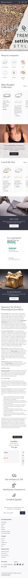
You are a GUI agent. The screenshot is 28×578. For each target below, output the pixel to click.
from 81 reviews (10, 243)
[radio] (16, 102)
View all (25, 86)
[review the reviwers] (20, 455)
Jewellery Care (4, 542)
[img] (14, 242)
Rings (2, 525)
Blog (2, 546)
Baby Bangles (4, 522)
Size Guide (3, 544)
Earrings (2, 527)
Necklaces (3, 524)
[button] (4, 252)
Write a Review (17, 437)
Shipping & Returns (5, 551)
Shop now (13, 153)
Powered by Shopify (5, 574)
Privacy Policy (4, 553)
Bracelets (3, 529)
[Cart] (22, 2)
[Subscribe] (22, 512)
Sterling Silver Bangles (5, 531)
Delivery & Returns (5, 555)
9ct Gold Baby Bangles (5, 533)
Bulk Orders (3, 557)
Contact (2, 540)
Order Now (14, 226)
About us (3, 538)
